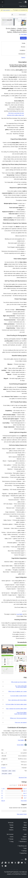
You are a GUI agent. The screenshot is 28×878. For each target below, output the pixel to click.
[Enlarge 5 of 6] (11, 656)
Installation (22, 50)
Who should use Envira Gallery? (19, 682)
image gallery (4, 770)
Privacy (25, 829)
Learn (25, 834)
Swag (11, 841)
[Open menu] (2, 2)
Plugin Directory (23, 6)
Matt (25, 848)
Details (23, 43)
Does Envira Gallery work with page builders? (20, 713)
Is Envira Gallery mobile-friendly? (18, 695)
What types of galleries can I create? (17, 691)
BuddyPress (23, 853)
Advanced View (23, 777)
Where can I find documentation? (18, 718)
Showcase (10, 822)
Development (22, 53)
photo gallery (4, 773)
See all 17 (3, 767)
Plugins (11, 827)
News (25, 825)
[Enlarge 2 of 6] (24, 658)
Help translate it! (5, 10)
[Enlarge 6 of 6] (11, 668)
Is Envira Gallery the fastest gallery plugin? (16, 704)
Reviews (23, 46)
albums (13, 770)
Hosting (25, 827)
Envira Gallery (20, 744)
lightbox (10, 773)
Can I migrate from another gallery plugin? (16, 708)
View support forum (22, 814)
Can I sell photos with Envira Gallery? (17, 700)
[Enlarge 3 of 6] (24, 664)
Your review (24, 800)
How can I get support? (21, 722)
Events (11, 836)
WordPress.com (22, 846)
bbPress (24, 850)
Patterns (11, 829)
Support (23, 57)
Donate (10, 839)
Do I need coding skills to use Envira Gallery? (21, 686)
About (25, 822)
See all (3, 800)
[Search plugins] (12, 14)
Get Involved (10, 834)
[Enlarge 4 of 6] (11, 646)
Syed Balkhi (24, 34)
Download (23, 38)
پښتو (22, 859)
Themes (11, 825)
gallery (9, 770)
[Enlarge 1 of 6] (24, 646)
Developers (24, 839)
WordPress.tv (23, 841)
